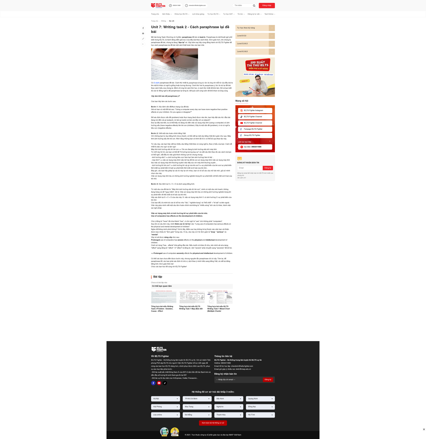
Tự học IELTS (212, 14)
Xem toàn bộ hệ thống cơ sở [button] (213, 423)
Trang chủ (155, 14)
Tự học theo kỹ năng (246, 28)
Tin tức (240, 14)
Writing (163, 21)
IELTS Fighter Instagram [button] (253, 110)
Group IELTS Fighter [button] (252, 135)
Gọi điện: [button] (252, 147)
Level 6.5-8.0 (242, 52)
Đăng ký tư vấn (254, 14)
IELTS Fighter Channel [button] (253, 117)
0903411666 (226, 363)
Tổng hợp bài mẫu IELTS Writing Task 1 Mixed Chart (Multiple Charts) (218, 309)
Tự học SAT (228, 14)
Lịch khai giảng (198, 14)
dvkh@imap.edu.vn (243, 369)
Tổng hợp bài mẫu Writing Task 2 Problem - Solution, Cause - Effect (162, 309)
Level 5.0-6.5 (242, 44)
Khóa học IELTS (181, 14)
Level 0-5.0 (241, 36)
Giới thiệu (166, 14)
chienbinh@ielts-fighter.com (242, 366)
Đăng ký (268, 168)
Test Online (268, 14)
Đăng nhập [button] (266, 5)
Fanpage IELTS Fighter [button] (253, 129)
